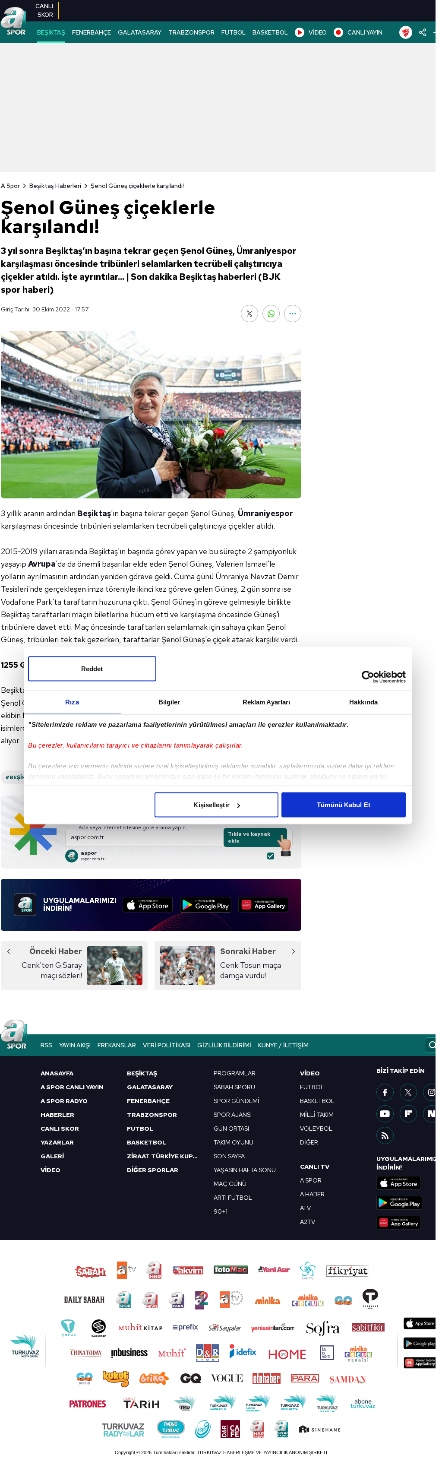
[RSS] (385, 1135)
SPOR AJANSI (233, 1115)
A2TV (307, 1222)
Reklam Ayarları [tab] (266, 702)
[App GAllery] (263, 905)
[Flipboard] (408, 1113)
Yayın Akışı (75, 1045)
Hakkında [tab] (363, 702)
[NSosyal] (431, 1113)
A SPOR (311, 1180)
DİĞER (309, 1142)
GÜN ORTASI (231, 1128)
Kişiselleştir (211, 804)
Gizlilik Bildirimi (224, 1045)
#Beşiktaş (21, 777)
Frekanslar (117, 1045)
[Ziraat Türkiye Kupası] (405, 32)
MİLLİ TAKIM (317, 1115)
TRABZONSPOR (191, 32)
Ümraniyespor (265, 513)
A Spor (10, 185)
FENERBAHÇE (91, 32)
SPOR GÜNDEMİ (236, 1101)
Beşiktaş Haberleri (55, 185)
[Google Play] (205, 905)
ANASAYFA (57, 1073)
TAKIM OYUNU (233, 1142)
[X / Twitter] (408, 1092)
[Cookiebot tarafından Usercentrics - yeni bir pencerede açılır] (368, 677)
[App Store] (148, 905)
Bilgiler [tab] (169, 702)
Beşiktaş (94, 513)
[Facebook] (385, 1092)
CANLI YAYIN (364, 32)
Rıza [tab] (72, 702)
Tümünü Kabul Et (343, 804)
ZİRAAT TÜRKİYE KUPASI (165, 1156)
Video (310, 1073)
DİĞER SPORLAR (152, 1170)
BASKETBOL (270, 32)
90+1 (220, 1211)
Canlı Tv (314, 1166)
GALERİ (52, 1156)
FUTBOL (233, 32)
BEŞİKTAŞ (51, 32)
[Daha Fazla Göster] (292, 313)
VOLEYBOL (316, 1128)
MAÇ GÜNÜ (230, 1184)
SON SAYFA (229, 1156)
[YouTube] (385, 1113)
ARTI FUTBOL (233, 1198)
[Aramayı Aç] (433, 1045)
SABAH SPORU (234, 1087)
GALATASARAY (139, 32)
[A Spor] (13, 21)
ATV (305, 1208)
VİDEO (318, 32)
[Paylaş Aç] (422, 32)
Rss (46, 1045)
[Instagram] (431, 1092)
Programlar (235, 1073)
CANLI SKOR (60, 1128)
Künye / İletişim (283, 1045)
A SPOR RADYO (64, 1101)
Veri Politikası (166, 1045)
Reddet (92, 668)
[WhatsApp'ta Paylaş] (271, 313)
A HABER (312, 1194)
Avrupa (42, 564)
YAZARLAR (57, 1142)
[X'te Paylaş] (249, 313)
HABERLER (57, 1115)
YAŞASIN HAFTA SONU (245, 1170)
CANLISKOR (44, 10)
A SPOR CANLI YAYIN (72, 1087)
